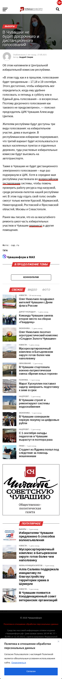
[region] (31, 658)
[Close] (58, 641)
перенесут (35, 225)
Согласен (31, 671)
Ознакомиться (18, 662)
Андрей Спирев (26, 57)
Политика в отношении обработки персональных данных (31, 624)
